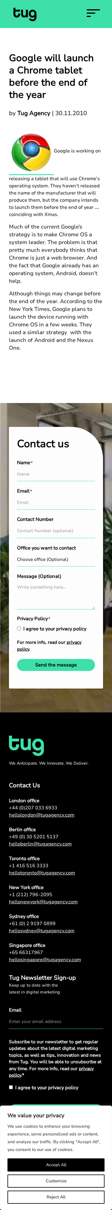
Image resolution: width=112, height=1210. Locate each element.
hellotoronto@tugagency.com (42, 873)
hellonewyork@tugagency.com (43, 902)
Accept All (56, 1165)
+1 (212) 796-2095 (30, 894)
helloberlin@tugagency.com (40, 844)
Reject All (56, 1197)
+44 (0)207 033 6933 (33, 808)
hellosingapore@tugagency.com (45, 959)
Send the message (56, 665)
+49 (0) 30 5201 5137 (34, 837)
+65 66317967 (26, 952)
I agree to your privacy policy (54, 629)
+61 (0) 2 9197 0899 (32, 923)
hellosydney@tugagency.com (41, 930)
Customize (56, 1181)
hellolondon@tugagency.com (41, 815)
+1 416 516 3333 (28, 865)
